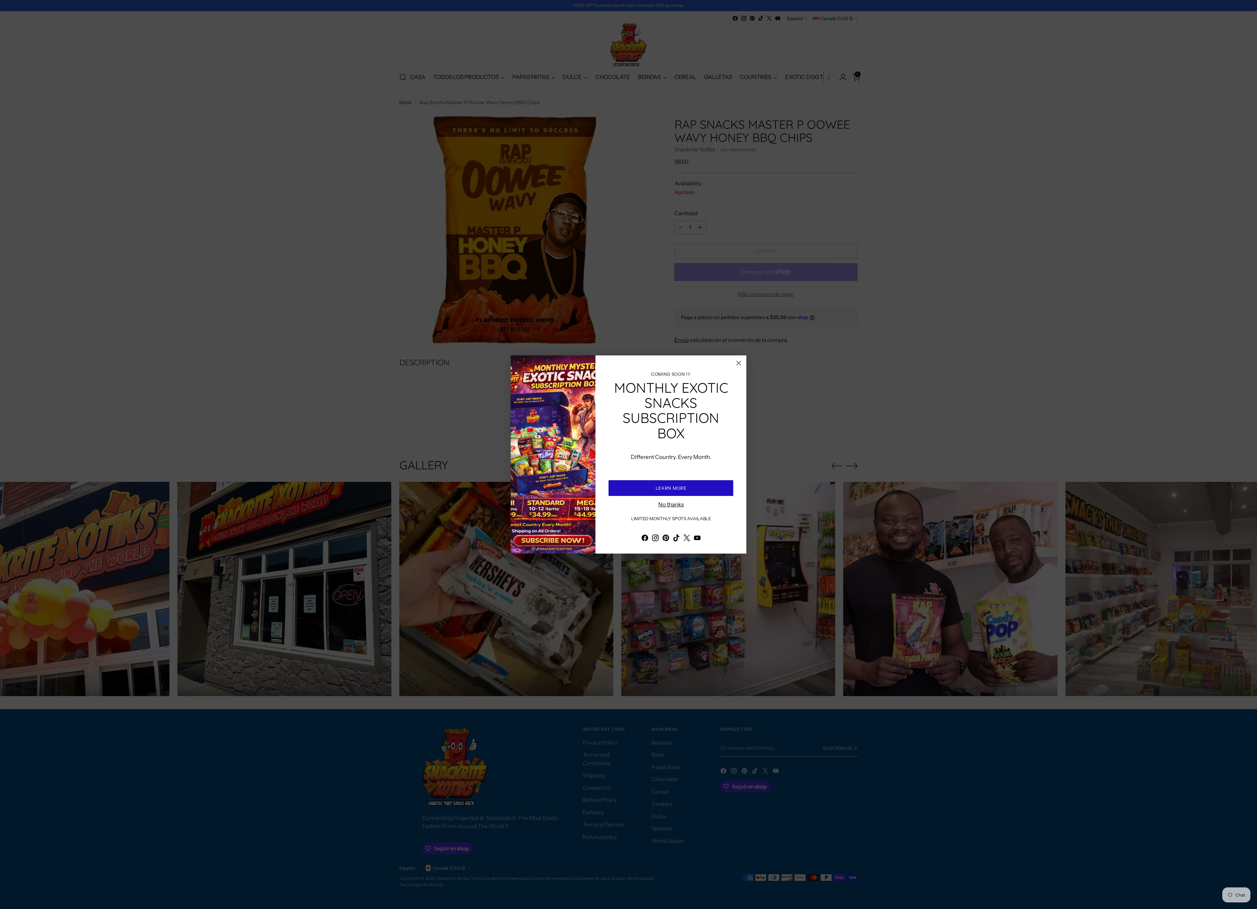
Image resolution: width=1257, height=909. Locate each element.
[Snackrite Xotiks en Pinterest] (666, 539)
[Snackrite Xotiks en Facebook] (645, 539)
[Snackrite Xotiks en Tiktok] (676, 539)
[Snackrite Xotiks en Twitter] (687, 539)
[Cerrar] (739, 363)
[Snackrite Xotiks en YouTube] (697, 539)
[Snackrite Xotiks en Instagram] (655, 539)
